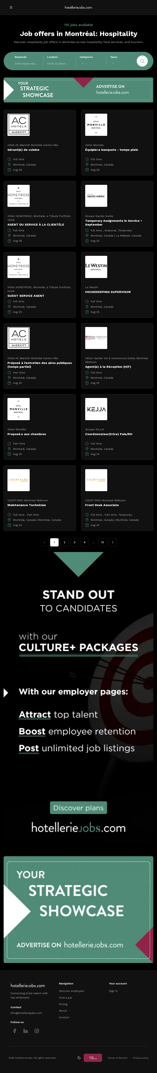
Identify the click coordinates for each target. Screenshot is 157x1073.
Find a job (65, 997)
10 (102, 542)
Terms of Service (117, 1058)
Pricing (63, 1004)
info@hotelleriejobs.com (26, 1012)
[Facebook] (15, 1031)
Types (113, 57)
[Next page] (113, 542)
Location (52, 57)
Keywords (21, 57)
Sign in (113, 990)
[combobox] (91, 63)
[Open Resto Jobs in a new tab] (93, 1058)
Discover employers (71, 990)
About (63, 1010)
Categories (86, 57)
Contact (64, 1017)
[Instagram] (37, 1031)
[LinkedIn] (25, 1031)
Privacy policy (140, 1058)
